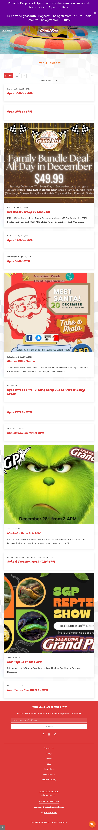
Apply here (49, 769)
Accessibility (49, 774)
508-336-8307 (50, 812)
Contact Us (49, 748)
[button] (95, 12)
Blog (49, 764)
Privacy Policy (49, 780)
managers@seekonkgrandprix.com (49, 807)
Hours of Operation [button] (49, 802)
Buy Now (7, 30)
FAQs (49, 753)
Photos (49, 759)
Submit (49, 727)
